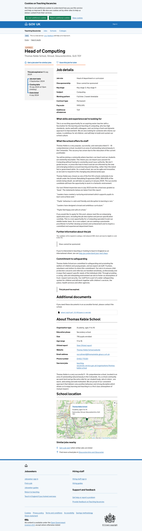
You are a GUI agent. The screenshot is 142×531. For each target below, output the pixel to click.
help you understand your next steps (93, 253)
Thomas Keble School (79, 407)
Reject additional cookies (60, 18)
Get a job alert (65, 448)
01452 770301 (82, 359)
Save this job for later (68, 62)
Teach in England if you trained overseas (40, 496)
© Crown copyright (109, 525)
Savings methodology (84, 513)
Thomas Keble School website (88, 350)
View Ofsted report (84, 345)
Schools (53, 31)
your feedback (49, 36)
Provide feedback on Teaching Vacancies (88, 502)
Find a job (28, 483)
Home (27, 40)
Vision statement (31, 516)
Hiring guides (77, 483)
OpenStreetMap (106, 438)
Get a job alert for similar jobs (39, 62)
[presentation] (87, 419)
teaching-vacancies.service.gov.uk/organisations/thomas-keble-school (96, 365)
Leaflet (93, 438)
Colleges (62, 31)
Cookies (28, 513)
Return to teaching (32, 492)
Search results (36, 40)
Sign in (115, 24)
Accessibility (69, 513)
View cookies (77, 18)
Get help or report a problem (83, 497)
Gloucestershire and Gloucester (91, 452)
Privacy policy (38, 513)
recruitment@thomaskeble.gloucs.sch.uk (93, 354)
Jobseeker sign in (31, 479)
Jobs (45, 31)
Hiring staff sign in (79, 479)
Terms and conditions (54, 513)
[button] (87, 419)
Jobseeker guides (31, 488)
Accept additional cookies (36, 18)
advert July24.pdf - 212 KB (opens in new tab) (76, 312)
